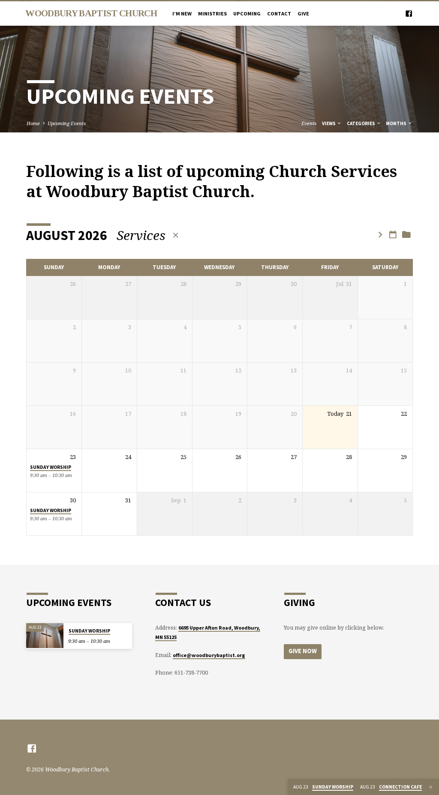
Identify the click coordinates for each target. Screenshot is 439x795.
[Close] (430, 787)
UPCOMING (247, 13)
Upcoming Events (67, 123)
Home (33, 123)
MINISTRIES (212, 13)
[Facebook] (409, 13)
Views (329, 123)
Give (303, 13)
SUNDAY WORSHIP (50, 467)
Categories (361, 123)
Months (396, 123)
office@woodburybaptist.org (209, 655)
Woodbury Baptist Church (90, 13)
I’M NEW (182, 13)
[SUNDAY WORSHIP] (44, 635)
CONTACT (279, 13)
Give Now (303, 651)
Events (308, 123)
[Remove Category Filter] (175, 235)
